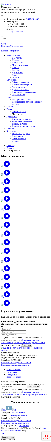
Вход (3, 44)
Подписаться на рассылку (24, 92)
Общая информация (21, 82)
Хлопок (15, 67)
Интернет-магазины (21, 119)
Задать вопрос (8, 437)
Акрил (15, 75)
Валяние (16, 70)
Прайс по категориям (22, 85)
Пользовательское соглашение (15, 365)
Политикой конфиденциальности (29, 342)
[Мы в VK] (3, 409)
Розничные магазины (22, 121)
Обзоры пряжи (19, 111)
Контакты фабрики (21, 133)
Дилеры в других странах (24, 126)
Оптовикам (12, 80)
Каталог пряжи (14, 55)
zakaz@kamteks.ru (15, 31)
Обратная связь (19, 138)
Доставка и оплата (20, 89)
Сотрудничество (19, 87)
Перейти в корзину (10, 51)
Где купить (12, 116)
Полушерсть (17, 63)
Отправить (26, 345)
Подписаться (33, 387)
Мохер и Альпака (20, 65)
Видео (9, 109)
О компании (17, 136)
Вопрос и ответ (14, 377)
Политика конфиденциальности (16, 362)
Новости (11, 129)
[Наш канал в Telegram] (14, 409)
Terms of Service (15, 431)
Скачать (10, 107)
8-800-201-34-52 (33, 19)
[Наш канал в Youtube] (9, 409)
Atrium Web (24, 425)
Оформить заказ (16, 46)
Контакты (11, 131)
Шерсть (15, 60)
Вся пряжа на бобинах (22, 99)
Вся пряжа (17, 58)
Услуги (10, 97)
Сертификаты (18, 94)
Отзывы (15, 141)
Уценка (15, 77)
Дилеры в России (20, 124)
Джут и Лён (17, 72)
